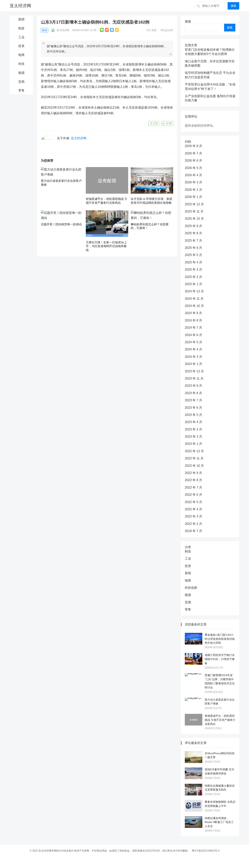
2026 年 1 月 (193, 197)
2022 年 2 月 (193, 523)
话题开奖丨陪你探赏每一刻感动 (61, 224)
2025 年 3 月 (193, 269)
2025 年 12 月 (194, 204)
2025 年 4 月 (193, 262)
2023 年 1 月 (193, 443)
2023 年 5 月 (193, 414)
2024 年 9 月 (193, 313)
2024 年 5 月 (193, 342)
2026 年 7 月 (193, 153)
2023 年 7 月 (193, 400)
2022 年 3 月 (193, 516)
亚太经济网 (20, 5)
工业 (21, 37)
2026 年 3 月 (193, 182)
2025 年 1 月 (193, 284)
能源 (21, 72)
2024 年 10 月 (194, 305)
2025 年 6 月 (193, 247)
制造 (21, 28)
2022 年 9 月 (193, 473)
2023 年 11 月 (194, 378)
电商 (21, 55)
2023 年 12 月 (194, 371)
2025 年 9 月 (193, 226)
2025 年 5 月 (193, 255)
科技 (21, 63)
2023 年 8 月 (193, 393)
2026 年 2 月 (193, 189)
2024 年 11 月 (194, 298)
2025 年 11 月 (194, 211)
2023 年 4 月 (193, 422)
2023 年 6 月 (193, 407)
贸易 (21, 81)
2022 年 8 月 (193, 480)
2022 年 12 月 (194, 451)
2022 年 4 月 (193, 509)
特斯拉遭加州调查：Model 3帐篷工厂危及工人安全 (219, 822)
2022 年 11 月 (194, 458)
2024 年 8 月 (193, 320)
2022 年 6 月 (193, 494)
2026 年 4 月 (193, 175)
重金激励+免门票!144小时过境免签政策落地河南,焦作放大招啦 (220, 638)
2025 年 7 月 (193, 240)
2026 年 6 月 (193, 160)
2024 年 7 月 (193, 327)
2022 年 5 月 (193, 502)
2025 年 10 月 (194, 218)
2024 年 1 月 (193, 364)
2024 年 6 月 (193, 335)
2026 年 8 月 (193, 146)
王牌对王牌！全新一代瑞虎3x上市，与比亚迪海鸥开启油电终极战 (106, 246)
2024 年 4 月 (193, 349)
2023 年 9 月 (193, 385)
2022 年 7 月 (193, 487)
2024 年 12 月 (194, 291)
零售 (21, 90)
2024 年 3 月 (193, 356)
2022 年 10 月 (194, 465)
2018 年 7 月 (193, 531)
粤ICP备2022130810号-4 (205, 850)
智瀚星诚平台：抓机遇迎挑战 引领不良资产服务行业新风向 (220, 719)
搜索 (233, 5)
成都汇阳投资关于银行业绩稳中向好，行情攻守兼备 (220, 659)
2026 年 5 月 (193, 168)
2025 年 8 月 (193, 233)
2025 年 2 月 (193, 277)
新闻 (21, 19)
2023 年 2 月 (193, 436)
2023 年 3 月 (193, 429)
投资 (21, 46)
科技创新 (191, 587)
